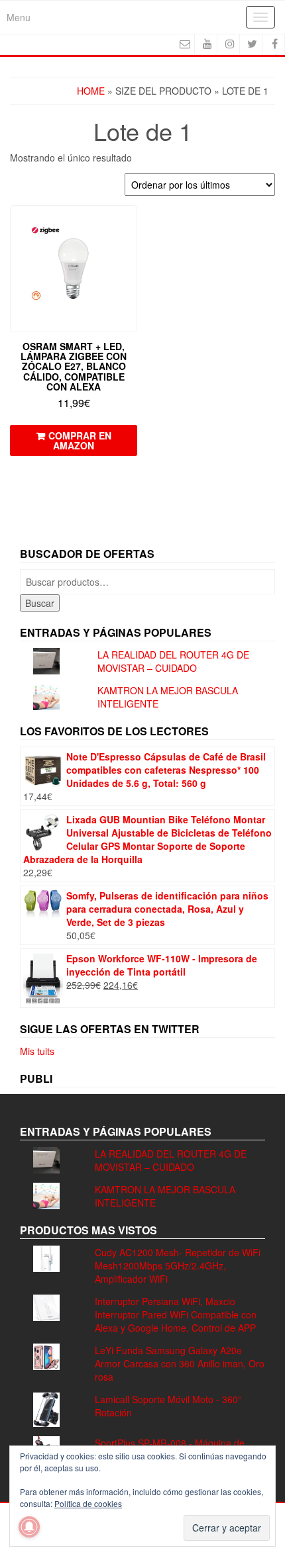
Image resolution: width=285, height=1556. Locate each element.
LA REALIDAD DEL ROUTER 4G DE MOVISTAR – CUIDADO (173, 661)
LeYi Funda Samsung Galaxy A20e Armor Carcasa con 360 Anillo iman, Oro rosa (179, 1363)
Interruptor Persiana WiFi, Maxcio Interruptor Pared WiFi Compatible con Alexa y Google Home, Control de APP (175, 1314)
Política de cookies (88, 1503)
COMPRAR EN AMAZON (79, 440)
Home (91, 90)
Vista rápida (131, 224)
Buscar (39, 603)
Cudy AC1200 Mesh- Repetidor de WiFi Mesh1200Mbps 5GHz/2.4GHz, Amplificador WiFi (177, 1265)
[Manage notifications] (29, 1526)
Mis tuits (37, 1051)
